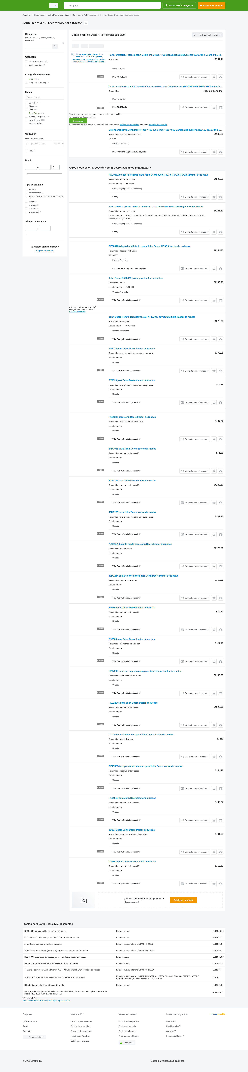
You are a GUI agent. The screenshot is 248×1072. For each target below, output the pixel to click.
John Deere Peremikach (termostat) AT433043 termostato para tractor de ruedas (152, 317)
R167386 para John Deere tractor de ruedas (132, 480)
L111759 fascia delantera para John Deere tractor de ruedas (141, 734)
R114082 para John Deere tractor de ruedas (132, 417)
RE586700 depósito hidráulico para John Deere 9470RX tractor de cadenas (149, 246)
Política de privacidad (80, 1026)
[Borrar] (63, 43)
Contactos (27, 1031)
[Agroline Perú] (34, 5)
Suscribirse (78, 121)
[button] (214, 77)
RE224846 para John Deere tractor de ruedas (133, 703)
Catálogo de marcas (80, 1041)
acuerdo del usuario (158, 124)
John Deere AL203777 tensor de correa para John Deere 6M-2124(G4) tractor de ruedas (156, 206)
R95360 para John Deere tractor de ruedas (132, 639)
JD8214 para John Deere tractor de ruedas (132, 348)
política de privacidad (129, 124)
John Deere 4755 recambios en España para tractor (46, 1000)
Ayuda (26, 1026)
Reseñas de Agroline (80, 1036)
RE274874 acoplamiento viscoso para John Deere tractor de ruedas (145, 766)
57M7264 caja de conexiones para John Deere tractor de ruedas (143, 576)
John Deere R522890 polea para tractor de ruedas (136, 278)
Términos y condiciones (81, 1021)
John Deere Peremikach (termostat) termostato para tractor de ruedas (56, 950)
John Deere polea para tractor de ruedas (43, 944)
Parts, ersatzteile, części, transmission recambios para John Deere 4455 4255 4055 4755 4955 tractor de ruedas (169, 86)
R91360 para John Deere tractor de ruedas (132, 607)
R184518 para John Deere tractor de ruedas (132, 798)
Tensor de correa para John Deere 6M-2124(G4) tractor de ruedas (54, 977)
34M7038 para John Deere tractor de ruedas (132, 448)
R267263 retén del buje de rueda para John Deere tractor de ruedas (145, 671)
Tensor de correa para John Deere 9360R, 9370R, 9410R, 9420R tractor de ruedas (62, 970)
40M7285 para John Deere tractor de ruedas (132, 512)
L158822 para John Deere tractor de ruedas (132, 861)
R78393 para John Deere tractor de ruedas (132, 380)
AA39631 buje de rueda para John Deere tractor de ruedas (140, 544)
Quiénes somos (30, 1021)
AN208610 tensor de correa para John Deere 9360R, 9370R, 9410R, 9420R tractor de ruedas (158, 175)
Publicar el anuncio (183, 900)
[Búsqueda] (66, 5)
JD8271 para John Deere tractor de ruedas (132, 830)
